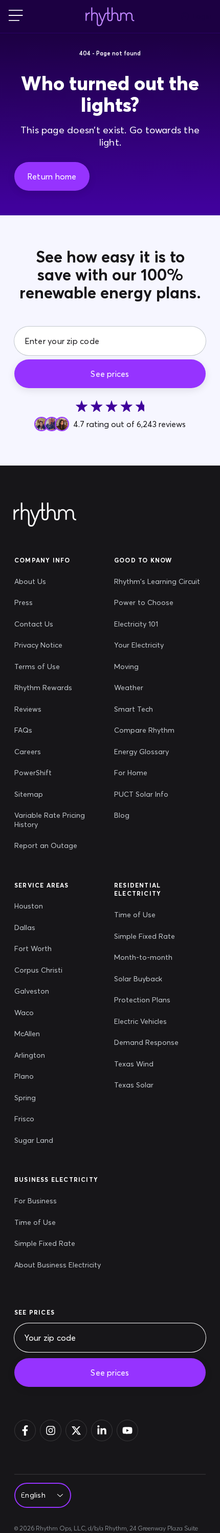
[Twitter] (76, 1430)
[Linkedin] (102, 1430)
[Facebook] (25, 1430)
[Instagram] (50, 1430)
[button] (52, 176)
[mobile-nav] (16, 16)
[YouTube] (127, 1430)
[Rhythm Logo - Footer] (45, 515)
